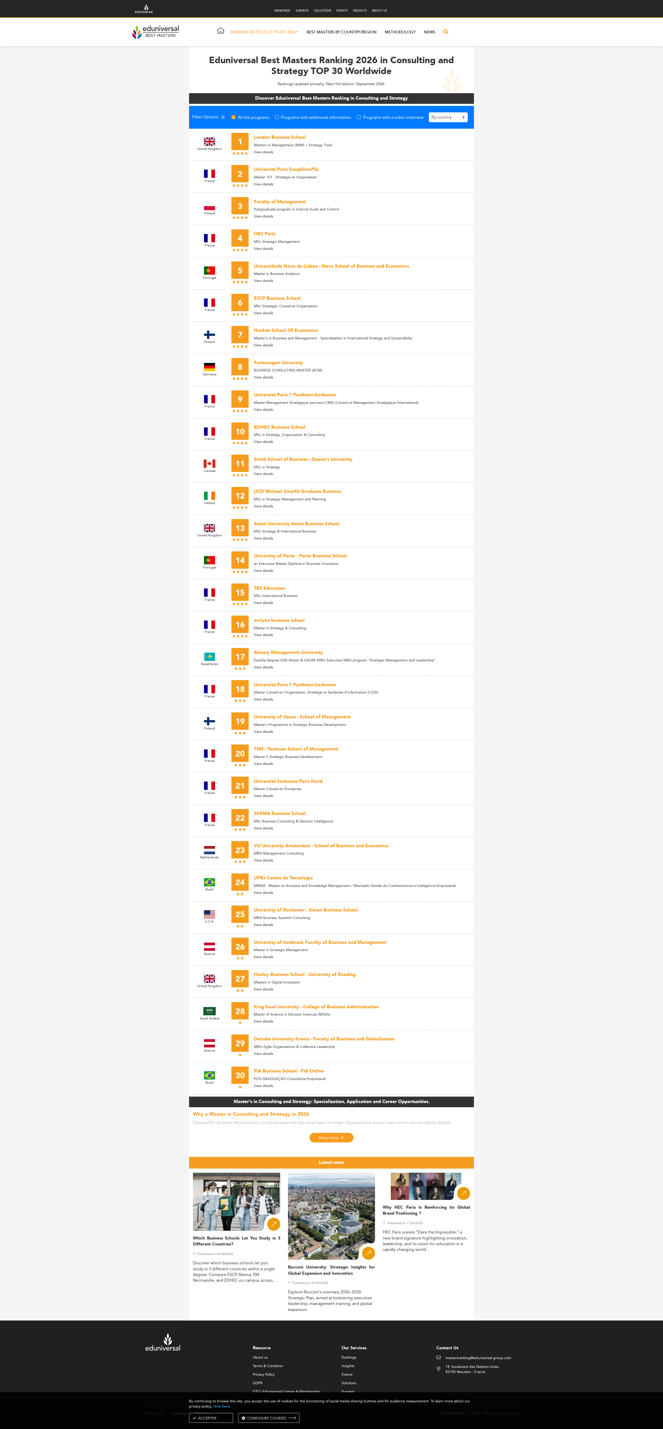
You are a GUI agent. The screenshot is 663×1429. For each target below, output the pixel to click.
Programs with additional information (316, 117)
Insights (348, 1366)
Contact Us (447, 1348)
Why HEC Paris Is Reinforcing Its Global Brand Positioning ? (426, 1210)
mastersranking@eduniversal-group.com (478, 1358)
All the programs (253, 117)
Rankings (349, 1357)
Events (347, 1374)
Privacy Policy (264, 1374)
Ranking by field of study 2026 (263, 32)
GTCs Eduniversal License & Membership (286, 1391)
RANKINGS (282, 10)
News (429, 32)
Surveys (348, 1391)
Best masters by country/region (342, 32)
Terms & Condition (268, 1366)
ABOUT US (379, 10)
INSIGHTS (360, 10)
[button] (297, 32)
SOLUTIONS (323, 10)
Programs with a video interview (393, 117)
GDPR (258, 1383)
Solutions (349, 1383)
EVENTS (342, 10)
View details (263, 152)
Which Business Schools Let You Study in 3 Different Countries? (236, 1241)
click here (221, 1406)
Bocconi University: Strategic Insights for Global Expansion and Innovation (331, 1270)
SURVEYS (302, 10)
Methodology (400, 32)
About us (260, 1357)
